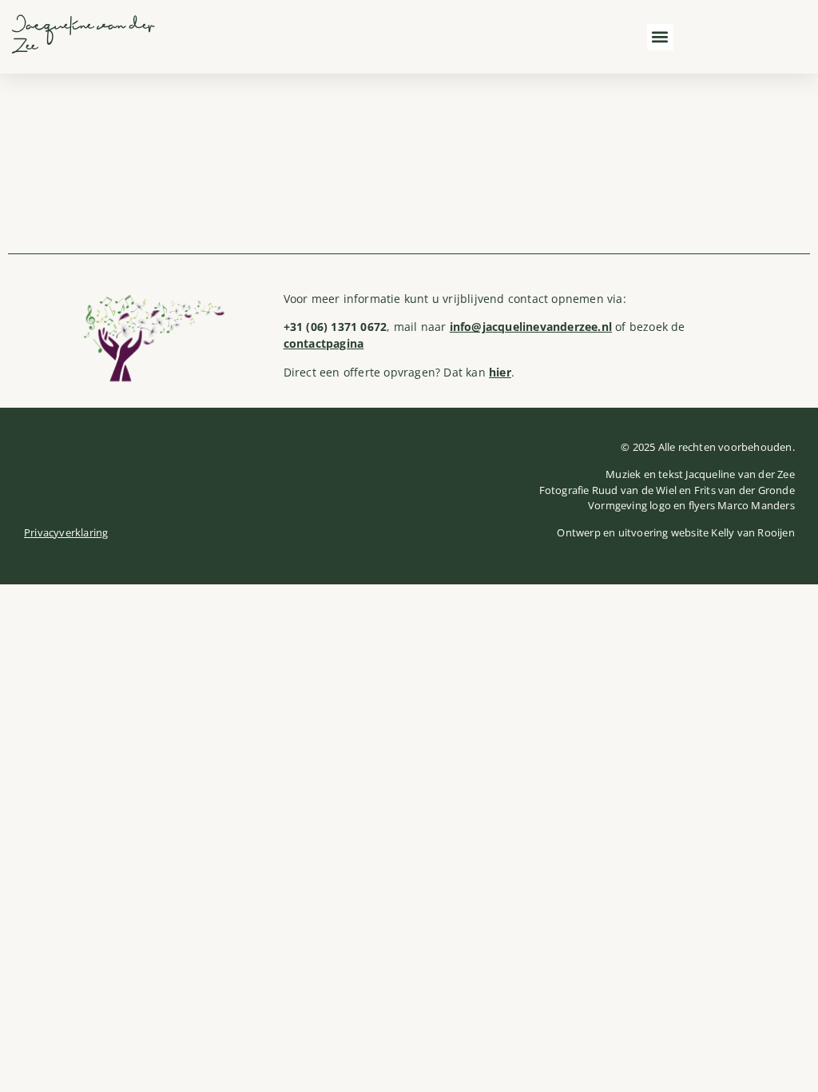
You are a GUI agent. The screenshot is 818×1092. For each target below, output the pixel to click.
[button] (660, 37)
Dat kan (476, 372)
